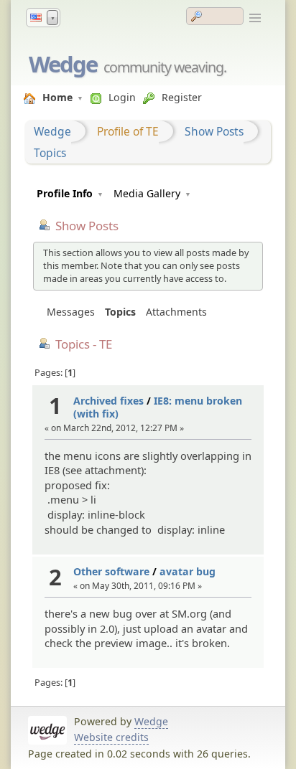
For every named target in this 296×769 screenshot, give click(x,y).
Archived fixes (108, 400)
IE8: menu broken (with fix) (157, 407)
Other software (111, 571)
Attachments (176, 312)
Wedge (63, 64)
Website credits (111, 737)
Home (57, 97)
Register (182, 97)
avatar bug (187, 571)
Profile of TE (128, 131)
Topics (50, 153)
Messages (71, 312)
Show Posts (214, 131)
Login (122, 97)
